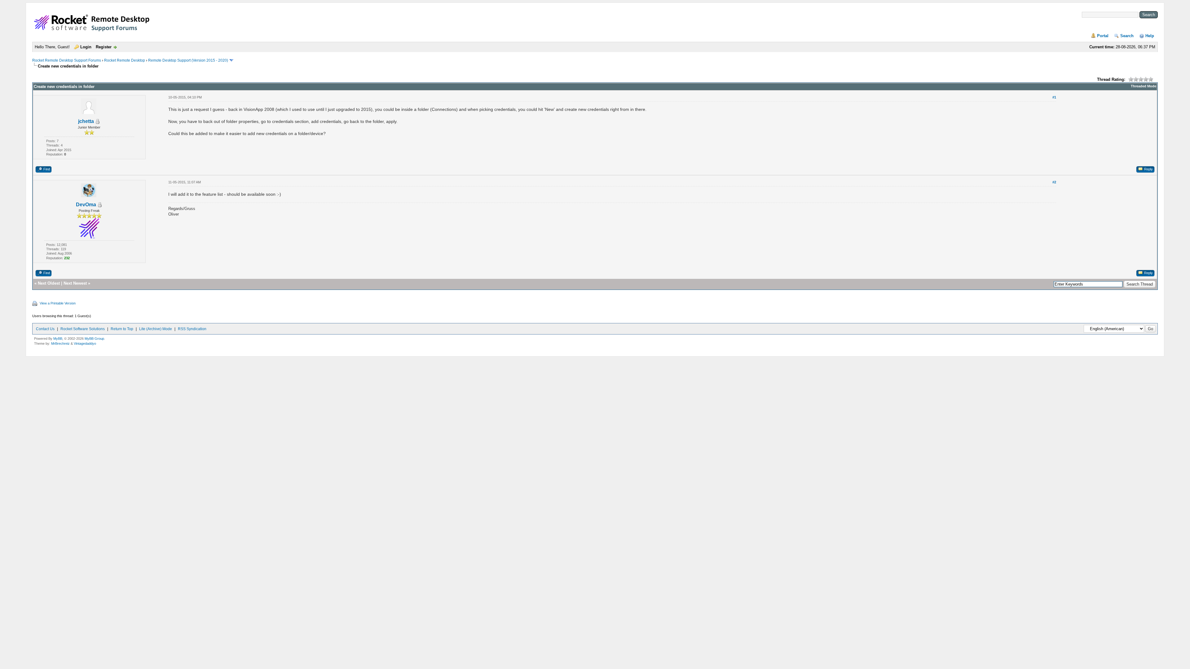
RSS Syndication (192, 329)
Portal (1102, 35)
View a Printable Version (58, 303)
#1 (1054, 97)
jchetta (86, 121)
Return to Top (122, 329)
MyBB (57, 338)
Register (104, 47)
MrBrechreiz (60, 343)
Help (1149, 35)
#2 (1054, 182)
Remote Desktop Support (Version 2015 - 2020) (188, 60)
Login (85, 47)
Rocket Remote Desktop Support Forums (66, 60)
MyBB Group (94, 338)
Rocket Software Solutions (82, 329)
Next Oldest (49, 283)
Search (1127, 35)
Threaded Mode (1143, 86)
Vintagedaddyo (85, 343)
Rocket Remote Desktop (124, 60)
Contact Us (45, 329)
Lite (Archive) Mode (155, 329)
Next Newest (75, 283)
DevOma (86, 204)
